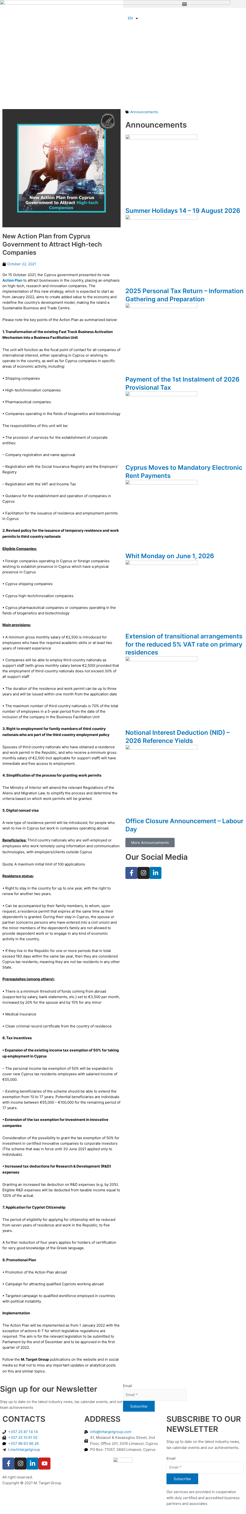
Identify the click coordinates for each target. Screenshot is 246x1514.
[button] (184, 4)
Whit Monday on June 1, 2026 (169, 556)
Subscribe (139, 1406)
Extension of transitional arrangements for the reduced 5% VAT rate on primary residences (183, 644)
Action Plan (12, 280)
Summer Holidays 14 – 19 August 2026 (182, 210)
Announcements (144, 112)
